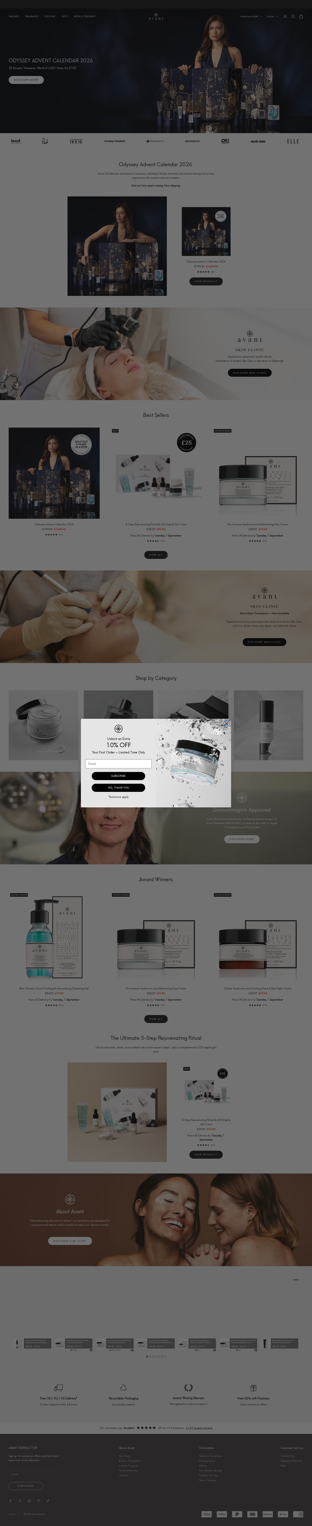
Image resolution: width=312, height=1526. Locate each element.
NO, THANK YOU (118, 787)
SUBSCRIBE (118, 776)
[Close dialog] (226, 723)
